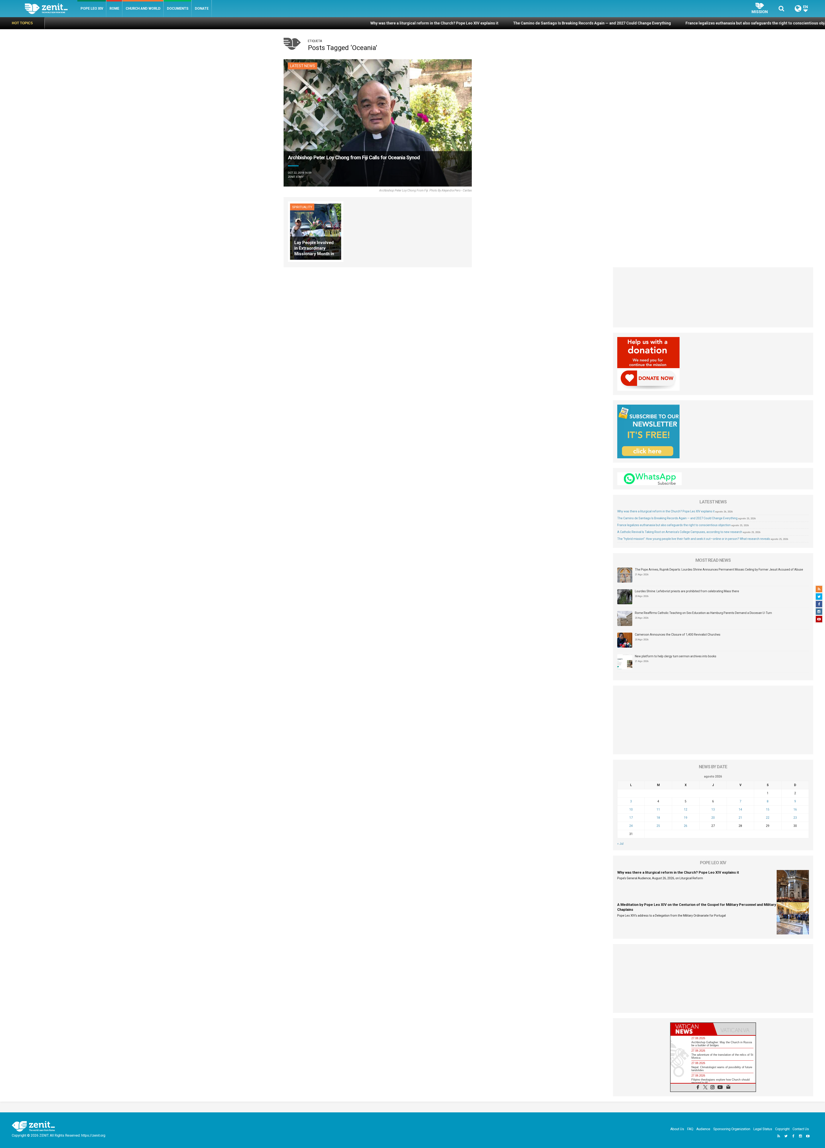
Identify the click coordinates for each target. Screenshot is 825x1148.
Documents (177, 8)
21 (740, 817)
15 (767, 809)
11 (658, 809)
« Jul (620, 843)
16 (795, 809)
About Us (677, 1129)
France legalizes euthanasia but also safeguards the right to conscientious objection (591, 23)
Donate (202, 8)
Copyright (782, 1129)
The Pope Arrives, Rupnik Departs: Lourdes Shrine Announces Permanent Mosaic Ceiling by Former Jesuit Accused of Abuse (719, 569)
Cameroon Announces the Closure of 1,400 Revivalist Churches (677, 634)
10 (631, 809)
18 (658, 817)
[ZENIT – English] (51, 8)
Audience (703, 1129)
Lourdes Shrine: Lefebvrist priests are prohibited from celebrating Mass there (687, 591)
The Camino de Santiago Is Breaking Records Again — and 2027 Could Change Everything (422, 23)
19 (685, 817)
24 (631, 826)
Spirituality (302, 207)
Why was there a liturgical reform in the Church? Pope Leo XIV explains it (265, 23)
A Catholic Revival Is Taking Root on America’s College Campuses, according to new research (679, 532)
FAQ (690, 1129)
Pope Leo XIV (92, 8)
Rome (114, 8)
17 (631, 817)
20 (713, 817)
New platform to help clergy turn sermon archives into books (675, 656)
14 (740, 809)
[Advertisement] (713, 297)
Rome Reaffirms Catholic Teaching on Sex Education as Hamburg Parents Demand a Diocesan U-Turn (703, 613)
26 (685, 826)
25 (658, 826)
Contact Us (801, 1129)
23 (795, 817)
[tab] (692, 1029)
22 (767, 817)
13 (713, 809)
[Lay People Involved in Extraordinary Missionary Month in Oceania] (315, 231)
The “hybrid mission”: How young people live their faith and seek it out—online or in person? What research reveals (693, 539)
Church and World (143, 8)
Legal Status (762, 1129)
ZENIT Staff (296, 176)
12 (685, 809)
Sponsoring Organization (731, 1129)
